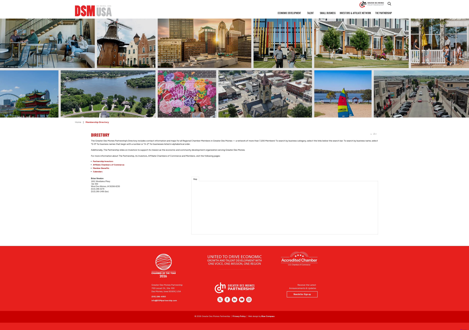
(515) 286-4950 (158, 296)
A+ (375, 133)
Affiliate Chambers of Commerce (108, 165)
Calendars (97, 171)
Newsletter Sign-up (302, 294)
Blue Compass (268, 316)
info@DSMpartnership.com (164, 300)
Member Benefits (101, 168)
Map (195, 179)
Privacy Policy (239, 316)
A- (371, 134)
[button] (389, 4)
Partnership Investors (103, 161)
